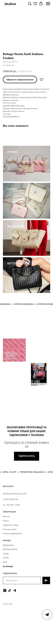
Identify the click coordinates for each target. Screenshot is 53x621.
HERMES (12, 152)
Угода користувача (9, 529)
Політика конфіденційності (12, 533)
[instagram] (5, 590)
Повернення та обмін (10, 525)
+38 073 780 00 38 (10, 499)
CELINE (6, 558)
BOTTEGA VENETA (18, 263)
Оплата (6, 521)
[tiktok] (9, 590)
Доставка (6, 516)
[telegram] (14, 590)
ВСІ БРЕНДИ (8, 566)
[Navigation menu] (48, 3)
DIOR (5, 562)
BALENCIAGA (15, 226)
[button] (30, 3)
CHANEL (12, 189)
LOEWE (6, 554)
